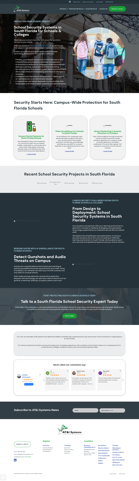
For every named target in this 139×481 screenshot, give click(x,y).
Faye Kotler (106, 371)
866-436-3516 (109, 2)
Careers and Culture (87, 2)
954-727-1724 (87, 454)
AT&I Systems (26, 377)
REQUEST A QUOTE (22, 444)
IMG (41, 473)
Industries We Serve (76, 9)
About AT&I (76, 2)
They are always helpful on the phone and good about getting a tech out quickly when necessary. (109, 380)
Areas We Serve (91, 9)
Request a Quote (117, 9)
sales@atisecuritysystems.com (25, 454)
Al (51, 371)
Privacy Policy (113, 473)
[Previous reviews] (44, 379)
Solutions (63, 9)
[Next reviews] (122, 379)
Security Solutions (47, 449)
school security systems (40, 46)
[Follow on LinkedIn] (15, 461)
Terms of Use (122, 473)
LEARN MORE (31, 154)
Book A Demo (69, 316)
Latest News (99, 2)
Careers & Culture (68, 449)
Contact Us (103, 9)
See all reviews (29, 384)
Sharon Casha (81, 371)
